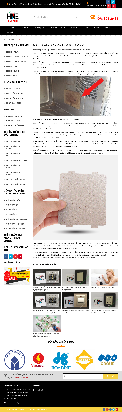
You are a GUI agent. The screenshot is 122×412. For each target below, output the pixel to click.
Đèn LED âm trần (13, 121)
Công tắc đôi (12, 205)
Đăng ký (110, 376)
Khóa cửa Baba (13, 89)
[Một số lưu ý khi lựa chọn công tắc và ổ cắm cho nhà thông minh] (47, 323)
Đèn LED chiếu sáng (15, 126)
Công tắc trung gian (16, 219)
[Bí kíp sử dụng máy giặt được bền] (104, 277)
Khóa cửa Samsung (15, 93)
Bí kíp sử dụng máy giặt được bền (102, 287)
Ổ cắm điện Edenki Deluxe (14, 173)
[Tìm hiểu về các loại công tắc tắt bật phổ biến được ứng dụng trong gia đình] (47, 300)
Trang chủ (9, 40)
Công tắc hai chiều (15, 224)
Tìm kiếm (76, 17)
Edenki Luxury (12, 52)
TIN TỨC (85, 28)
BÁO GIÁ (10, 32)
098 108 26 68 (107, 18)
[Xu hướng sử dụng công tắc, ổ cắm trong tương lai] (75, 300)
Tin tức (21, 40)
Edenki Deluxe (12, 71)
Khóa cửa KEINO (13, 103)
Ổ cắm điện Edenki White (17, 160)
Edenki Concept (13, 66)
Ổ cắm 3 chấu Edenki (15, 184)
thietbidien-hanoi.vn (40, 409)
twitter (113, 2)
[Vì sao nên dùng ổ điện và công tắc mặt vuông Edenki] (75, 277)
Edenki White (12, 76)
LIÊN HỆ (108, 28)
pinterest (114, 6)
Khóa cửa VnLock (14, 98)
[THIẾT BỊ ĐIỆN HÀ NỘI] (13, 17)
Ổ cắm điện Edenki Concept (14, 147)
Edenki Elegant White (16, 61)
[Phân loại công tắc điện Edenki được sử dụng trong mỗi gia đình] (47, 277)
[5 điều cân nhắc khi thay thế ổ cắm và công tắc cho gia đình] (104, 300)
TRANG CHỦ (11, 28)
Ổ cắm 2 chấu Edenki (15, 179)
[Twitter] (113, 409)
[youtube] (117, 409)
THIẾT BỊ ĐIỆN (39, 28)
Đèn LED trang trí (14, 116)
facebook (108, 2)
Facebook (39, 390)
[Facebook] (104, 409)
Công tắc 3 (11, 210)
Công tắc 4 (11, 214)
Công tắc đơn (13, 200)
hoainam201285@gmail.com (96, 5)
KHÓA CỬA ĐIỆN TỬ (57, 28)
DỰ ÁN (96, 28)
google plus (109, 6)
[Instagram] (110, 409)
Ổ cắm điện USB (13, 141)
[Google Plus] (107, 409)
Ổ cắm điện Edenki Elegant (14, 154)
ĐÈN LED (74, 28)
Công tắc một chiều (15, 229)
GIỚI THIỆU (25, 28)
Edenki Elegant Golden (17, 57)
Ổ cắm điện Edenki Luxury (14, 166)
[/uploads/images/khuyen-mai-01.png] (17, 276)
